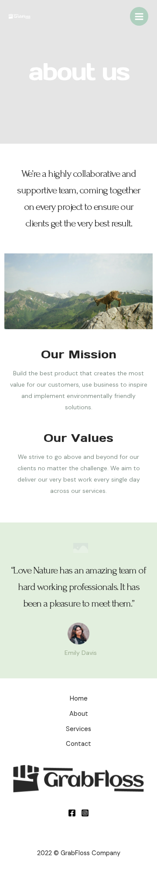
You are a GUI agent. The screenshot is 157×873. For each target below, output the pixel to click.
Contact (78, 744)
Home (79, 698)
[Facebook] (72, 813)
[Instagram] (85, 813)
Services (78, 729)
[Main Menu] (139, 16)
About (78, 714)
